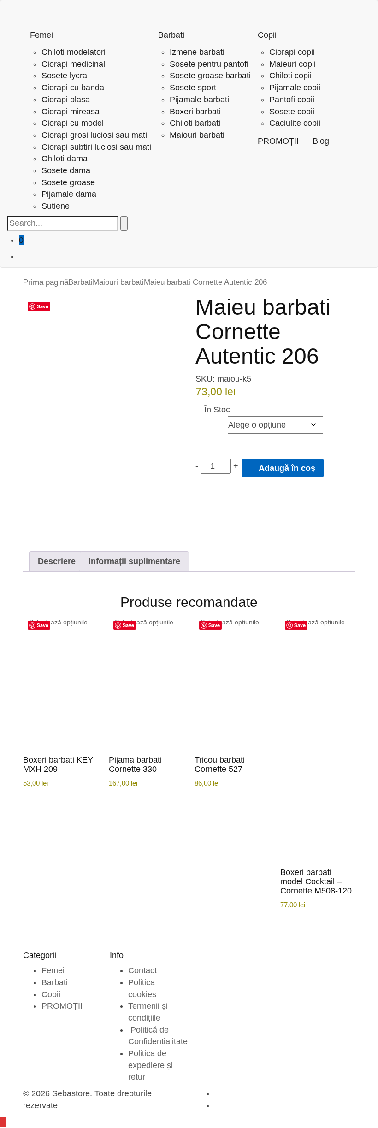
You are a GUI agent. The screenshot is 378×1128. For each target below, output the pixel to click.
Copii (50, 994)
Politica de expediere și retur (150, 1065)
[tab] (56, 561)
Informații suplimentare (134, 561)
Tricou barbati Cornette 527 (220, 764)
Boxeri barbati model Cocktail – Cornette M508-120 (316, 881)
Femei (53, 970)
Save (42, 306)
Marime (211, 422)
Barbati (80, 282)
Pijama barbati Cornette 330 (135, 764)
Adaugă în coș (286, 468)
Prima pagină (45, 282)
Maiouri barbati (118, 282)
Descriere (57, 561)
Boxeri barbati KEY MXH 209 (58, 764)
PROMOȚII (62, 1005)
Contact (142, 970)
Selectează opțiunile (58, 622)
